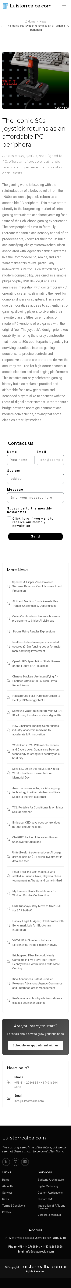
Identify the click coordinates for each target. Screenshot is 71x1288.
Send (35, 536)
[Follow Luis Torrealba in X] (6, 1162)
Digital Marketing (48, 1186)
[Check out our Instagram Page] (15, 1162)
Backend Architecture (51, 1179)
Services (7, 1192)
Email (41, 452)
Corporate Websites (50, 1214)
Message (15, 489)
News (43, 21)
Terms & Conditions (14, 1205)
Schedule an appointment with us (36, 1045)
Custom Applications (50, 1192)
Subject (14, 470)
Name (12, 452)
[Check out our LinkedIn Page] (25, 1162)
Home (31, 21)
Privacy (6, 1212)
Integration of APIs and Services (51, 1207)
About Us (7, 1186)
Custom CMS (46, 1199)
